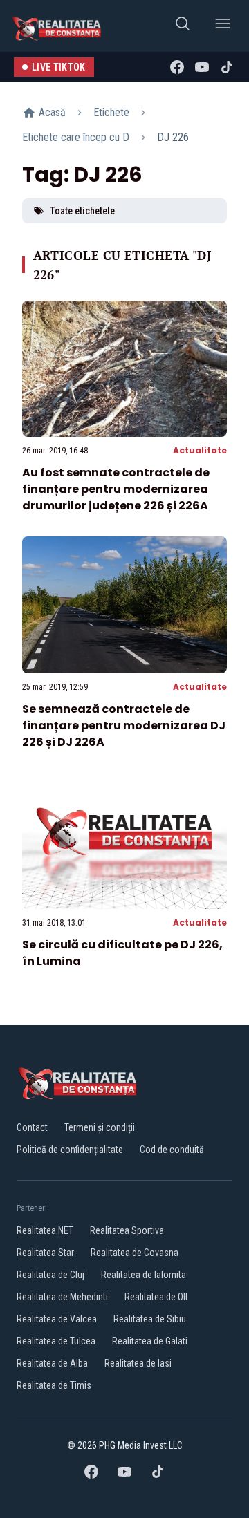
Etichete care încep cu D (75, 137)
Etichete (111, 112)
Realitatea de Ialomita (143, 1274)
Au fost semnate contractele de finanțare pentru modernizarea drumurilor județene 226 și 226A (116, 489)
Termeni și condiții (99, 1127)
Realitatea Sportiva (127, 1230)
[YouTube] (202, 67)
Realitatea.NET (45, 1230)
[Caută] (182, 26)
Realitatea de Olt (156, 1296)
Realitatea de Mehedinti (62, 1296)
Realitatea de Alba (52, 1363)
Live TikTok (59, 67)
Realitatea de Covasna (134, 1252)
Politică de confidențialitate (70, 1149)
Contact (32, 1127)
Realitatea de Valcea (57, 1318)
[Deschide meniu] (223, 26)
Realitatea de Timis (54, 1385)
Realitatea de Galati (149, 1341)
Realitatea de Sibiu (149, 1318)
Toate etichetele (82, 210)
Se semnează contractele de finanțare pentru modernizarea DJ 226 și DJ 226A (123, 725)
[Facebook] (177, 67)
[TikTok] (227, 67)
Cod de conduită (172, 1149)
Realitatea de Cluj (50, 1274)
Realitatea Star (45, 1252)
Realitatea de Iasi (138, 1363)
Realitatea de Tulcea (56, 1341)
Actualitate (200, 450)
